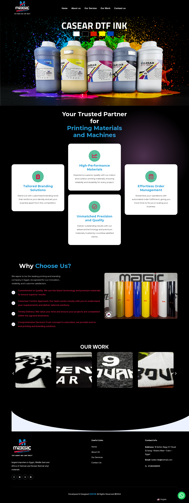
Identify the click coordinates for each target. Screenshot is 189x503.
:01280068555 (154, 466)
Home (65, 8)
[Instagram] (25, 477)
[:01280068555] (146, 466)
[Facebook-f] (14, 477)
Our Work (105, 8)
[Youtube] (19, 477)
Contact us (120, 8)
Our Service (90, 8)
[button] (13, 373)
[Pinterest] (30, 477)
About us (76, 8)
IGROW (92, 494)
